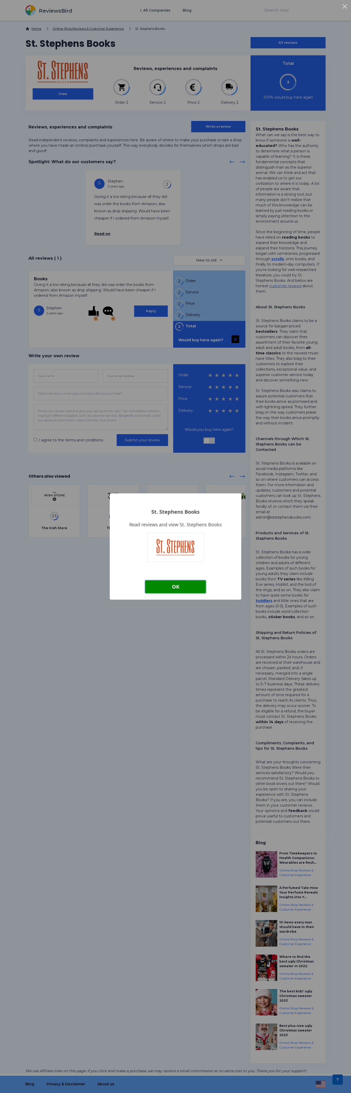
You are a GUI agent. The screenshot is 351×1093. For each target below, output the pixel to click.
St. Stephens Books (175, 511)
